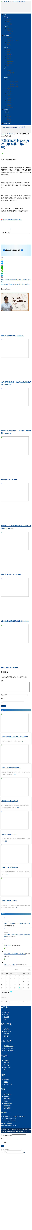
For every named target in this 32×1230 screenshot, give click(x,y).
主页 (5, 14)
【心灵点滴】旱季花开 (10, 965)
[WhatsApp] (16, 267)
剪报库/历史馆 (8, 1084)
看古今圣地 (9, 54)
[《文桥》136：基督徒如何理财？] (16, 754)
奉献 (8, 114)
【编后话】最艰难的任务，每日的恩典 (15, 954)
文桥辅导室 (9, 37)
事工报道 (9, 98)
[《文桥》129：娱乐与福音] (16, 887)
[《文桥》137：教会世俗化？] (16, 787)
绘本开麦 (9, 58)
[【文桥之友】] (17, 941)
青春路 (8, 75)
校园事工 (9, 42)
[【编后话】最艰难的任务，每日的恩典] (17, 950)
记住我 (4, 1142)
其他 (8, 65)
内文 (22, 741)
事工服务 (6, 1017)
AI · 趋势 (9, 93)
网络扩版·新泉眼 (14, 81)
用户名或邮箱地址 (6, 1135)
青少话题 (9, 105)
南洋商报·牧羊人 (14, 86)
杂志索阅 (9, 121)
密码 (2, 1139)
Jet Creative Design (21, 1131)
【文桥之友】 (8, 945)
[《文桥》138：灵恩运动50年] (16, 853)
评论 (2, 680)
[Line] (16, 272)
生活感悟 (9, 102)
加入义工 (9, 44)
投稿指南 (6, 109)
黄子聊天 (9, 49)
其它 (5, 1070)
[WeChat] (16, 270)
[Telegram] (16, 274)
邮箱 (2, 698)
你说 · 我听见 (10, 107)
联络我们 (9, 21)
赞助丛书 (9, 119)
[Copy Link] (16, 277)
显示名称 (4, 695)
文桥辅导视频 (10, 61)
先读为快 (12, 72)
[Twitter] (16, 262)
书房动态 (9, 33)
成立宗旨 (9, 19)
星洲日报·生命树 (14, 84)
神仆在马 (9, 56)
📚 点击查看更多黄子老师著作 (11, 220)
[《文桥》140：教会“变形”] (16, 820)
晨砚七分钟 (9, 63)
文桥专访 (9, 51)
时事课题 (9, 100)
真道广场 (9, 88)
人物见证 (9, 95)
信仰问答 (9, 91)
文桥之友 (9, 116)
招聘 (11, 24)
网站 (2, 702)
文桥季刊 (9, 70)
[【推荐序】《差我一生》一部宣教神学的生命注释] (17, 930)
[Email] (16, 265)
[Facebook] (16, 260)
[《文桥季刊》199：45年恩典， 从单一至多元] (16, 723)
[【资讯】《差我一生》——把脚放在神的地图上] (17, 919)
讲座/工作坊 (10, 31)
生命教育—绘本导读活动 (13, 40)
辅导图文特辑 (7, 123)
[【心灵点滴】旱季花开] (17, 961)
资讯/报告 (9, 28)
